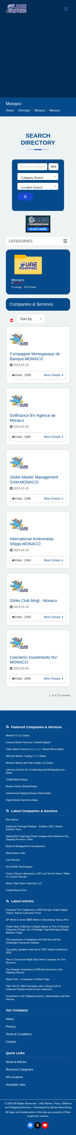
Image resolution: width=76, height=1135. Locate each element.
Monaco (39, 110)
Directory (24, 110)
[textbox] (38, 177)
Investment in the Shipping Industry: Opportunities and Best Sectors (38, 998)
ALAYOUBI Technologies (19, 866)
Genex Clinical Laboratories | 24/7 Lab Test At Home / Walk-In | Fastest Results (38, 875)
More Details (52, 375)
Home (10, 110)
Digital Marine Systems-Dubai (22, 800)
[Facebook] (30, 1125)
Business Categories (19, 1069)
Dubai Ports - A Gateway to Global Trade (27, 979)
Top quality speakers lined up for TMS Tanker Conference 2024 (36, 951)
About (10, 1019)
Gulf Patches (13, 860)
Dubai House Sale (15, 853)
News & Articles (16, 1061)
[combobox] (37, 176)
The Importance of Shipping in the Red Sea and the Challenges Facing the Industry (33, 941)
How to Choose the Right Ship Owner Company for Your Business (35, 961)
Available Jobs (15, 1084)
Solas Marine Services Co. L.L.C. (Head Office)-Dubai (34, 749)
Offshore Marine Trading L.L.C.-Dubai (26, 756)
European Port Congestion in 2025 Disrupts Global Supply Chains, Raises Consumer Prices (37, 911)
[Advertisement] (38, 57)
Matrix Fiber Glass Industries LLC (24, 883)
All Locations (14, 1077)
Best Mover (12, 819)
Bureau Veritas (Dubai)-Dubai (21, 786)
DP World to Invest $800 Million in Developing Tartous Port (37, 919)
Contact (11, 1041)
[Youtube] (45, 1125)
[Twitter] (37, 1125)
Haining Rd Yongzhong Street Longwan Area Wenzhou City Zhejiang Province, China (37, 838)
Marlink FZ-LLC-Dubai (17, 735)
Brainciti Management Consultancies (25, 846)
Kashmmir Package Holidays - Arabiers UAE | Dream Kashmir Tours (34, 828)
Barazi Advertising (61, 1107)
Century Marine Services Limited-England (28, 742)
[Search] (25, 197)
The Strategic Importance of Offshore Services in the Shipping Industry (34, 971)
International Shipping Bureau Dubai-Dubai (28, 793)
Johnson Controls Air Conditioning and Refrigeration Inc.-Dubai (36, 771)
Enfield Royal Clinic (16, 890)
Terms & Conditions (19, 1034)
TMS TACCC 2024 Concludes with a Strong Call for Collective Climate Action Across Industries (33, 988)
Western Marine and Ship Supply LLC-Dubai (29, 762)
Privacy (11, 1026)
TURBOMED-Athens (17, 779)
